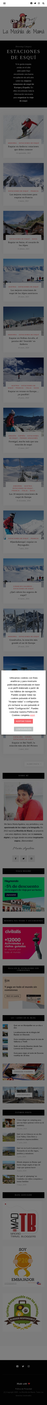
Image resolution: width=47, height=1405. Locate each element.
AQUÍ (32, 715)
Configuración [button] (23, 729)
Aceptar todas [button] (23, 721)
